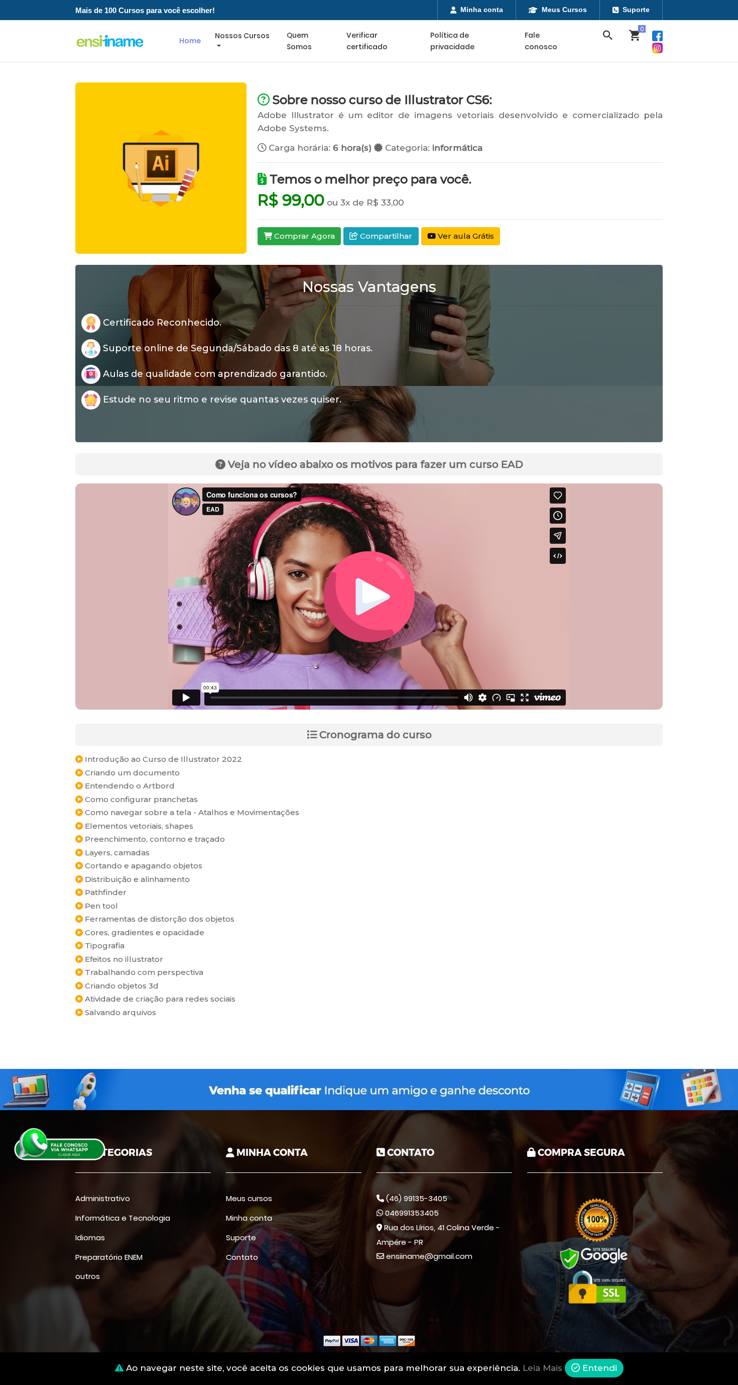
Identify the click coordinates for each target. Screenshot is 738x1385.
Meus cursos (249, 1198)
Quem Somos (299, 41)
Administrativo (102, 1198)
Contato (242, 1257)
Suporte (636, 10)
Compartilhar (385, 236)
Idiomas (90, 1237)
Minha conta (481, 10)
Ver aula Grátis (465, 236)
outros (87, 1276)
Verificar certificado (367, 41)
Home (190, 41)
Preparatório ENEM (109, 1257)
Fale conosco (541, 41)
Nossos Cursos (242, 36)
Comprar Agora (303, 236)
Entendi (598, 1368)
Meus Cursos (564, 10)
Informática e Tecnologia (122, 1218)
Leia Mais (542, 1368)
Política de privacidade (452, 41)
